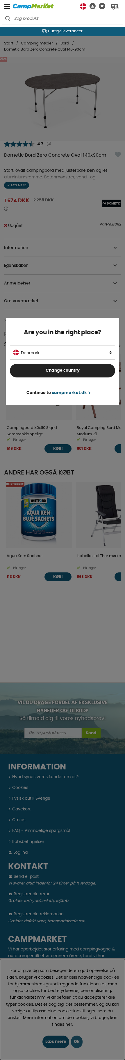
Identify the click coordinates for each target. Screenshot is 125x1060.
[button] (91, 6)
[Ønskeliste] (100, 6)
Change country (63, 370)
